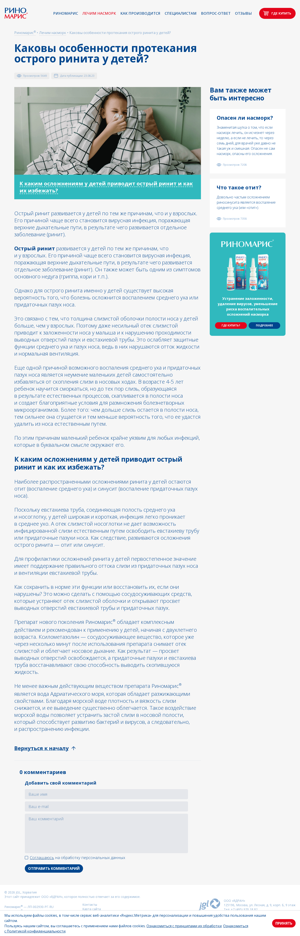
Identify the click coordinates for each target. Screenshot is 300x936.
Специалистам (181, 13)
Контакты (89, 904)
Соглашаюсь (42, 857)
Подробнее (264, 325)
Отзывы (243, 13)
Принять (283, 923)
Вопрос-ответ (216, 13)
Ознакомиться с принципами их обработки (184, 926)
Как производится (140, 13)
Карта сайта (91, 909)
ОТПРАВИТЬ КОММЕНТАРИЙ (54, 868)
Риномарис (65, 13)
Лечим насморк (99, 13)
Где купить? (231, 325)
